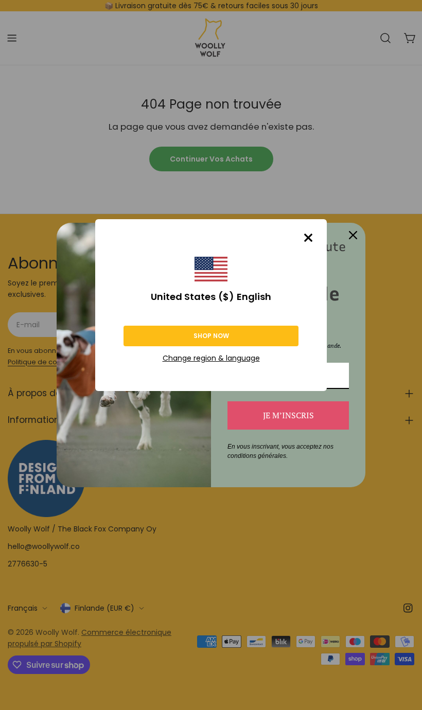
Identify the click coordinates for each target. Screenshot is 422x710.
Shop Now (211, 335)
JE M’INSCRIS (288, 415)
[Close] (308, 237)
